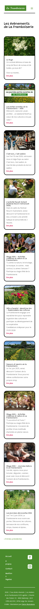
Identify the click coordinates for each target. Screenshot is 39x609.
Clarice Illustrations (28, 604)
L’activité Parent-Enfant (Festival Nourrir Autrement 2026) (17, 204)
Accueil (9, 556)
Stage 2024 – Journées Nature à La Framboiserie (19, 467)
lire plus (9, 76)
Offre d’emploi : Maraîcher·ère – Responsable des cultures (19, 309)
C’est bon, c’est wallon (16, 154)
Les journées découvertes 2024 (19, 513)
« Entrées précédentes (13, 539)
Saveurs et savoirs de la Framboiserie (16, 365)
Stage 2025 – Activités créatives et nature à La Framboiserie (16, 416)
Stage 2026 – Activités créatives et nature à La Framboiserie (16, 258)
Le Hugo (9, 60)
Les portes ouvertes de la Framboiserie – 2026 (17, 107)
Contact (9, 569)
